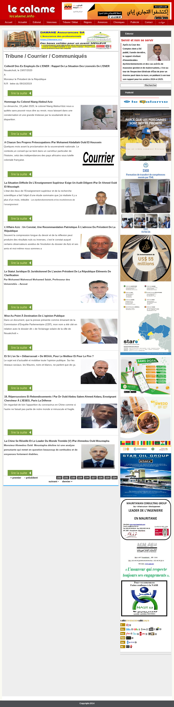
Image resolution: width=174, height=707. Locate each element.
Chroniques (119, 22)
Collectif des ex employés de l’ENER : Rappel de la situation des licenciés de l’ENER (57, 66)
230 (73, 477)
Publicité (134, 22)
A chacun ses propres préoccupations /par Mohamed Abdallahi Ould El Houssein (52, 142)
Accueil (8, 22)
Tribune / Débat (70, 22)
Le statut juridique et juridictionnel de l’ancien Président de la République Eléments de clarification (57, 273)
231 (66, 477)
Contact (149, 22)
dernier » (67, 481)
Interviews (52, 22)
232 (59, 477)
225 (108, 477)
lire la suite (19, 93)
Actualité (22, 22)
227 (94, 477)
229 (80, 477)
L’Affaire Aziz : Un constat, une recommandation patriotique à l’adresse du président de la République (59, 229)
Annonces (103, 22)
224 (114, 477)
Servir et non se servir (137, 40)
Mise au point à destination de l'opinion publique (34, 315)
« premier (15, 477)
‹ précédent (31, 477)
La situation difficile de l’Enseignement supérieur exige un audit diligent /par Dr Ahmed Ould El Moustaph (60, 184)
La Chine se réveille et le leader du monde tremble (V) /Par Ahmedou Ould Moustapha (56, 440)
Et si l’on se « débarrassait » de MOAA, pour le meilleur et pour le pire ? (49, 356)
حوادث (162, 22)
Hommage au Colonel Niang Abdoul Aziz (28, 101)
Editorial (37, 22)
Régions (88, 22)
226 (101, 477)
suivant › (54, 481)
